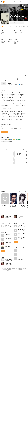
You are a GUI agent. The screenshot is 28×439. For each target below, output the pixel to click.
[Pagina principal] (4, 2)
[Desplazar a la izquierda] (19, 191)
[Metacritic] (4, 142)
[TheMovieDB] (19, 140)
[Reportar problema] (17, 79)
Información (4, 26)
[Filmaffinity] (10, 140)
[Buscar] (25, 2)
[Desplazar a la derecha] (22, 191)
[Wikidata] (10, 142)
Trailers (12, 26)
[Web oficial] (4, 140)
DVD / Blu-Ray (20, 26)
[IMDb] (14, 140)
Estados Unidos (3, 42)
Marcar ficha (17, 22)
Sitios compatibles (13, 78)
